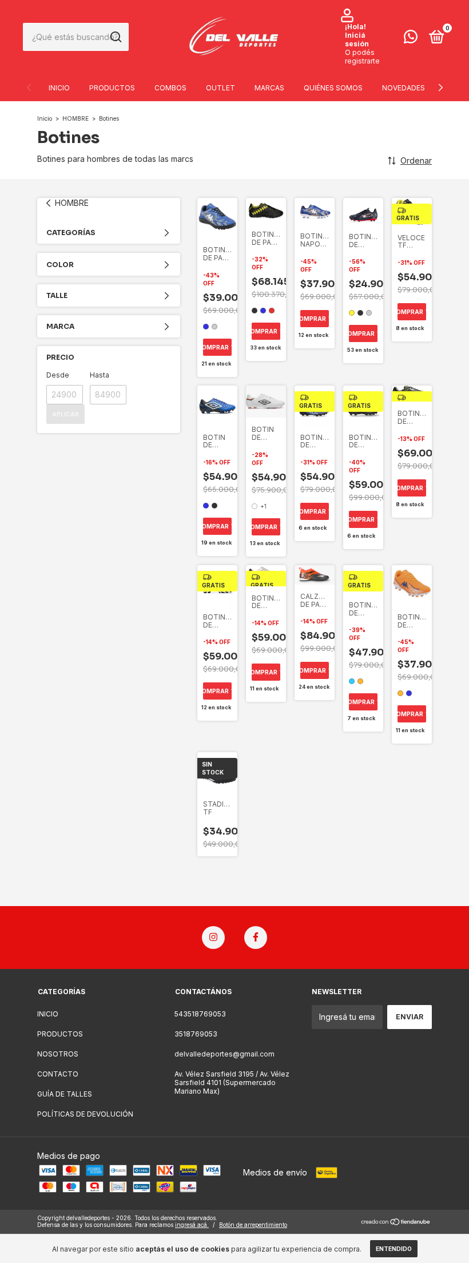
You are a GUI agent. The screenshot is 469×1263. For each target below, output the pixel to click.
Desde (57, 375)
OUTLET (220, 88)
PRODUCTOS (112, 88)
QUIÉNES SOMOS (333, 88)
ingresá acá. (192, 1224)
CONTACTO (57, 1074)
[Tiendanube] (396, 1223)
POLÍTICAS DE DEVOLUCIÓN (85, 1114)
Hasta (99, 375)
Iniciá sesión (357, 39)
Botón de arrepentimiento (253, 1224)
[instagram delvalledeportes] (213, 937)
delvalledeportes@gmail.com (224, 1054)
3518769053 (195, 1034)
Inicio (44, 118)
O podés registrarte (362, 56)
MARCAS (269, 88)
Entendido (394, 1248)
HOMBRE (76, 118)
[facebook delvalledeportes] (255, 937)
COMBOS (170, 88)
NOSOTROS (57, 1054)
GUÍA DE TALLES (64, 1094)
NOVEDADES (403, 88)
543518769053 (200, 1014)
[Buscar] (115, 37)
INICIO (59, 88)
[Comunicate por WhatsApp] (410, 39)
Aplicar (65, 414)
